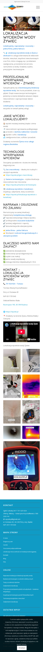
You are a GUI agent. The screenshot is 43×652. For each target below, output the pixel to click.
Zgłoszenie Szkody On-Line (22, 1)
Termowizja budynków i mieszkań (14, 598)
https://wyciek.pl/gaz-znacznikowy (19, 175)
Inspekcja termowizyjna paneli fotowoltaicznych (18, 595)
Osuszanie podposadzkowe (12, 548)
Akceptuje (22, 648)
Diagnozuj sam (8, 541)
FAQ (4, 562)
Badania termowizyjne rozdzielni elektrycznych (18, 579)
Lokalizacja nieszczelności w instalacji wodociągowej (19, 552)
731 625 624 (22, 511)
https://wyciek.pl (12, 312)
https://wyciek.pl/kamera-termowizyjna (21, 185)
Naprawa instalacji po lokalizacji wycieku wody (18, 576)
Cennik (5, 545)
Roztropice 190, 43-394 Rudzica (15, 305)
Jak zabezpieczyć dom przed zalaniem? (14, 616)
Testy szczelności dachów (11, 582)
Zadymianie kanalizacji (10, 586)
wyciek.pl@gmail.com (12, 519)
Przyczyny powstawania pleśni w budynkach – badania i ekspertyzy (21, 590)
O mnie (5, 538)
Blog (4, 558)
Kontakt (5, 555)
